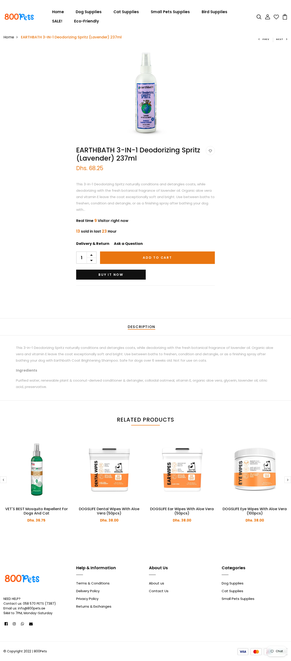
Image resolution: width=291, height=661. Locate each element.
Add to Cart (157, 257)
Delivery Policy (88, 591)
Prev (266, 39)
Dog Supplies (89, 12)
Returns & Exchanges (93, 606)
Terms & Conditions (93, 583)
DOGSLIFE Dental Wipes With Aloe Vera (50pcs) (109, 511)
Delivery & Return (92, 243)
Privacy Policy (87, 598)
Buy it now (110, 274)
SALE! (57, 21)
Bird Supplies (214, 12)
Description (141, 326)
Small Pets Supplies (170, 12)
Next (279, 39)
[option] (145, 93)
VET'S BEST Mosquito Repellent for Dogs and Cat (36, 511)
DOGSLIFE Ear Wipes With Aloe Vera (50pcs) (182, 511)
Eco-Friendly (86, 21)
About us (156, 583)
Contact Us (158, 591)
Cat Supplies (126, 12)
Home (58, 12)
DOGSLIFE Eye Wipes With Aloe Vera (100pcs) (255, 511)
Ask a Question (128, 243)
